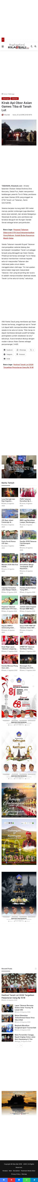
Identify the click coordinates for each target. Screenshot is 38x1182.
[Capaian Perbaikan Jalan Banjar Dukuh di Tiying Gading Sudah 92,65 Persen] (10, 581)
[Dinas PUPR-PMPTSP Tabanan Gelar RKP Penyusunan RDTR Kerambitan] (28, 619)
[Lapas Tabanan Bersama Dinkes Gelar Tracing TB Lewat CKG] (7, 1008)
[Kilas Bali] (18, 46)
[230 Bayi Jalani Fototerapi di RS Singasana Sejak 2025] (10, 513)
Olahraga (11, 94)
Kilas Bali (7, 115)
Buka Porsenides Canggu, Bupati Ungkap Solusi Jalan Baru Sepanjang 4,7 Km (25, 1037)
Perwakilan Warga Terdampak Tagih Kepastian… (26, 566)
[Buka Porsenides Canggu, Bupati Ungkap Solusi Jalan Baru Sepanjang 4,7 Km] (7, 1038)
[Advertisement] (19, 19)
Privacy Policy (15, 1174)
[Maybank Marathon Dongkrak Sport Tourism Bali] (7, 1028)
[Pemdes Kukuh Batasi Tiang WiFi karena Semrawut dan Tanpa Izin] (28, 581)
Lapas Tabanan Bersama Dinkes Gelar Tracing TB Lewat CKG (19, 469)
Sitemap (24, 1174)
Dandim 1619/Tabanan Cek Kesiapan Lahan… (28, 543)
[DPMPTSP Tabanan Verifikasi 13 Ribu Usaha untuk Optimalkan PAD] (28, 640)
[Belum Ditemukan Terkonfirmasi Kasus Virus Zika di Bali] (7, 1018)
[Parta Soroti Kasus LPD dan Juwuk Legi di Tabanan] (10, 534)
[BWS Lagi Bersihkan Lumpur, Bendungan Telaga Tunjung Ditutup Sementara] (28, 513)
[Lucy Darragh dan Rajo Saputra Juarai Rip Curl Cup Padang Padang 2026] (10, 492)
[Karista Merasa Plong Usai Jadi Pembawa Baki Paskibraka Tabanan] (10, 659)
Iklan (10, 1171)
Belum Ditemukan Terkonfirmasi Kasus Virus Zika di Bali (25, 1018)
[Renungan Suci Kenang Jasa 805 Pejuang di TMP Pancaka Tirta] (28, 659)
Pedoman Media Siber (28, 1171)
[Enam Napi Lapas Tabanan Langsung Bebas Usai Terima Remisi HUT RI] (10, 640)
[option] (19, 466)
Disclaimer (16, 1171)
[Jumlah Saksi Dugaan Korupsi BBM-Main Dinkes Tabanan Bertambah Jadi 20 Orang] (28, 600)
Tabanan (15, 98)
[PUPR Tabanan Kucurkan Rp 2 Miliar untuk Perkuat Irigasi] (28, 492)
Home (5, 94)
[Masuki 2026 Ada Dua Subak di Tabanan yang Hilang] (10, 558)
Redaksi (5, 1171)
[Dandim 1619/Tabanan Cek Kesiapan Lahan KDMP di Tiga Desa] (28, 534)
